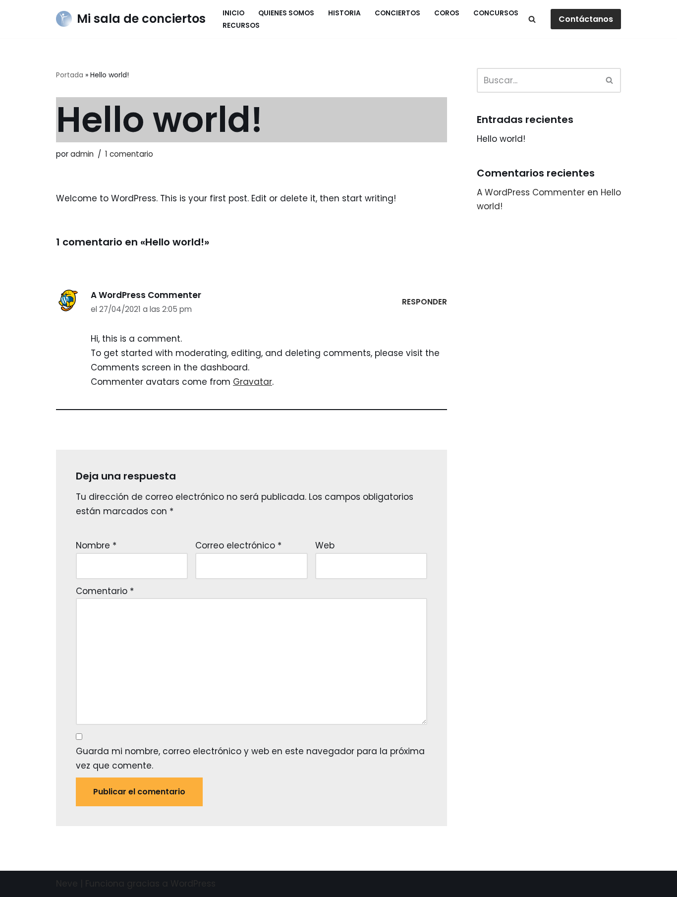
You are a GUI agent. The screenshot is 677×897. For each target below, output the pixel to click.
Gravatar (252, 382)
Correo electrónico (238, 545)
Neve (67, 884)
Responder (424, 302)
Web (325, 545)
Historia (344, 13)
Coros (446, 13)
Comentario (105, 591)
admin (82, 154)
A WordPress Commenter (146, 295)
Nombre (96, 545)
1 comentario (129, 154)
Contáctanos (586, 19)
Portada (69, 75)
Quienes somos (286, 13)
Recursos (241, 25)
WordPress (193, 884)
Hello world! (501, 139)
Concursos (495, 13)
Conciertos (397, 13)
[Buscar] (532, 19)
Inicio (233, 13)
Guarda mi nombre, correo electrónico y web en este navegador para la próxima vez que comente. (250, 758)
